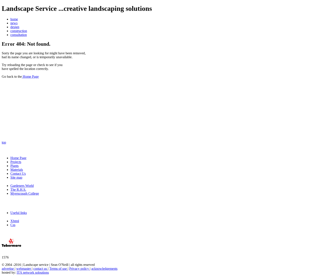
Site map (16, 177)
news (14, 23)
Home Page (30, 76)
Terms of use (58, 268)
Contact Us (18, 173)
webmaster (24, 268)
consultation (18, 35)
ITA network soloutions (33, 272)
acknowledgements (104, 268)
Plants (14, 166)
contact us (40, 268)
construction (18, 31)
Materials (16, 169)
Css (12, 225)
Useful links (18, 213)
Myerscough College (24, 193)
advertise (8, 268)
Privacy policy (79, 268)
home (14, 19)
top (4, 142)
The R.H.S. (18, 189)
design (14, 27)
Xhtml (14, 221)
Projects (15, 162)
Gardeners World (22, 185)
